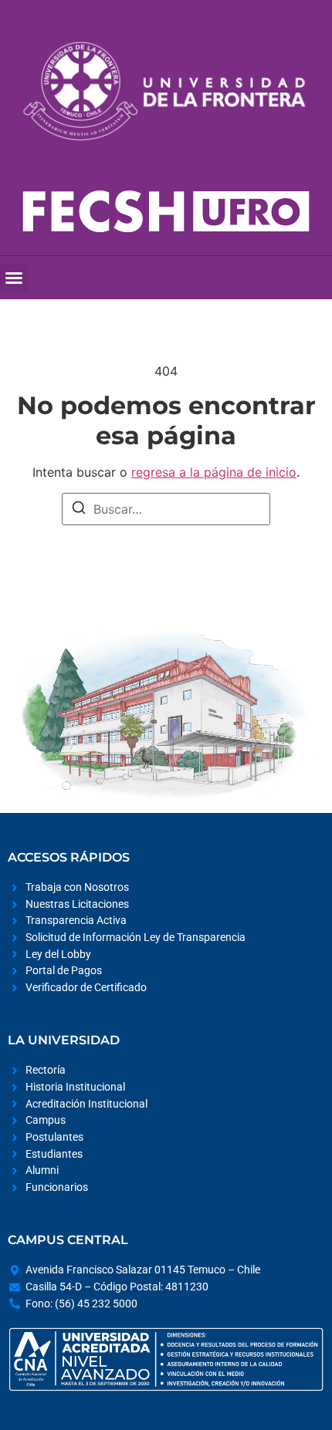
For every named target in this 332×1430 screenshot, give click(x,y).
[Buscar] (79, 510)
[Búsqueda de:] (166, 509)
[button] (14, 278)
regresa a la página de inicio (213, 472)
